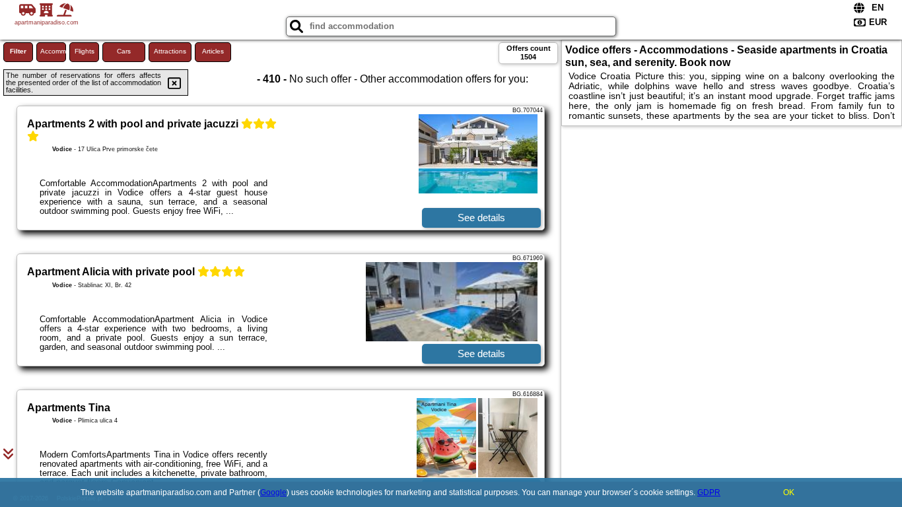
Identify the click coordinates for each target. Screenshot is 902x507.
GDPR (708, 492)
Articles (213, 51)
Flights (84, 51)
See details (481, 217)
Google (273, 492)
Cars (124, 51)
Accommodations (53, 51)
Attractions (170, 51)
